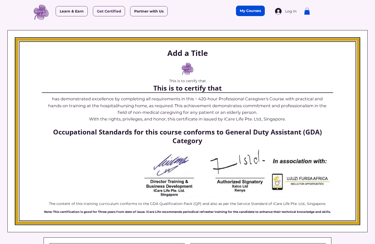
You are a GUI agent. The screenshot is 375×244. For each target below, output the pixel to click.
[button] (307, 11)
